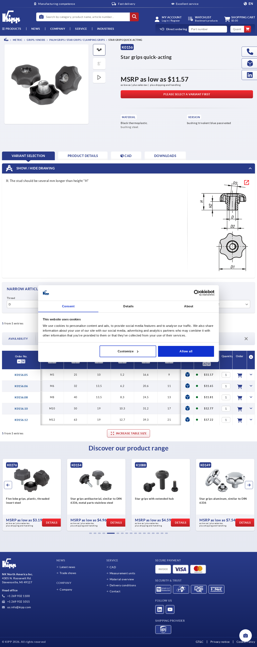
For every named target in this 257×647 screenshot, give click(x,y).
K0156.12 (21, 419)
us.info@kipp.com (18, 607)
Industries (105, 28)
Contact (115, 591)
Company (57, 28)
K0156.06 (21, 386)
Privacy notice (220, 641)
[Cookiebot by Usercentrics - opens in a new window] (196, 293)
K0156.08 (21, 397)
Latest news (67, 567)
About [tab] (188, 306)
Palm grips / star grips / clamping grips (77, 40)
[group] (32, 495)
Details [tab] (128, 306)
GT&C (200, 641)
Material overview (122, 579)
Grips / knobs (35, 40)
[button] (90, 533)
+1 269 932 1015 (18, 601)
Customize (126, 351)
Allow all (186, 351)
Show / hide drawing (35, 168)
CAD (113, 567)
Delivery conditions (123, 585)
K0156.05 (21, 374)
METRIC (17, 40)
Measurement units (122, 573)
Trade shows (68, 573)
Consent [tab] (68, 306)
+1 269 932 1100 (18, 596)
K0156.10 (21, 408)
